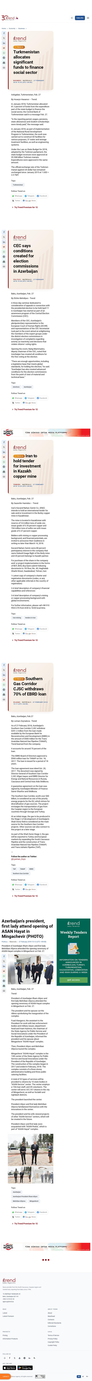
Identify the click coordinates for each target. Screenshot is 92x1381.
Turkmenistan (18, 185)
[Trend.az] (10, 17)
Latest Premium (8, 1316)
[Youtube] (20, 1358)
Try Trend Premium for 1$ (26, 207)
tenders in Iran (30, 618)
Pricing (5, 1335)
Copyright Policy (53, 1342)
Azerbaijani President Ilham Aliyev (25, 1196)
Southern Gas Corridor (21, 873)
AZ (83, 1376)
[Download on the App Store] (9, 1368)
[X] (15, 1358)
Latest (5, 1313)
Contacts (51, 1319)
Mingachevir (34, 1201)
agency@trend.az (8, 1301)
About (50, 1313)
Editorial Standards (54, 1323)
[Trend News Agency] (9, 1281)
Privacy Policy (52, 1339)
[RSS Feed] (34, 1358)
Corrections (52, 1326)
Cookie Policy (52, 1345)
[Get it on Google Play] (25, 1368)
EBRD (31, 869)
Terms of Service (53, 1335)
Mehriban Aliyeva (19, 1201)
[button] (4, 33)
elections (16, 387)
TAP (14, 869)
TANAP (22, 869)
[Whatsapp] (5, 1358)
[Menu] (88, 18)
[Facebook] (10, 1358)
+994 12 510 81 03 (8, 1299)
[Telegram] (24, 1358)
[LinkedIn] (29, 1358)
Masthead (51, 1316)
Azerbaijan (28, 387)
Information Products (10, 1339)
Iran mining (17, 618)
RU (87, 1376)
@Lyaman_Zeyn (18, 859)
